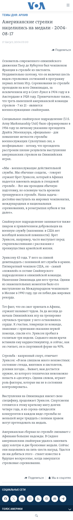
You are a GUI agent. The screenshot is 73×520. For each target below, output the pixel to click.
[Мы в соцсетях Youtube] (22, 498)
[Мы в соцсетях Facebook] (5, 498)
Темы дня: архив (15, 15)
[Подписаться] (54, 498)
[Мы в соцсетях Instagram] (30, 498)
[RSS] (38, 498)
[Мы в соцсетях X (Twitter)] (13, 498)
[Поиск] (36, 515)
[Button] (61, 50)
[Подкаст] (46, 498)
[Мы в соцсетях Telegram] (63, 498)
